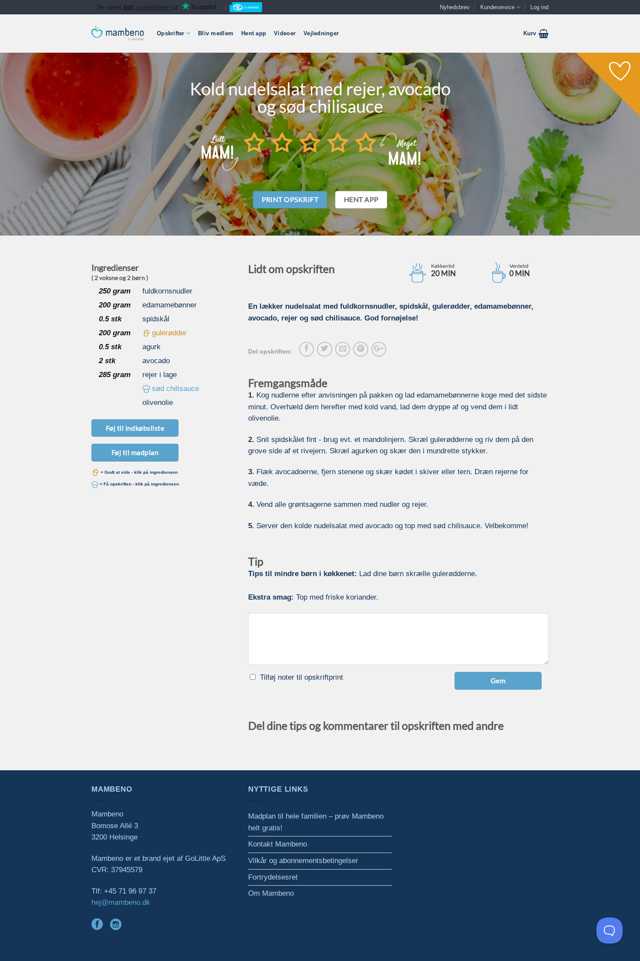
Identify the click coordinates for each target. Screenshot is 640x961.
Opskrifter (171, 33)
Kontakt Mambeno (277, 844)
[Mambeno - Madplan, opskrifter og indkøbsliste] (117, 33)
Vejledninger (321, 33)
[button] (536, 33)
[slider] (310, 142)
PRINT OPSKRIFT (290, 199)
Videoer (285, 33)
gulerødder (169, 333)
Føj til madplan (134, 452)
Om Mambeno (271, 893)
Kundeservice (497, 7)
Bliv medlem (215, 33)
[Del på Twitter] (324, 349)
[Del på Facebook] (306, 349)
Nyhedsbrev (455, 7)
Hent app (253, 33)
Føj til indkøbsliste (135, 428)
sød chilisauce (175, 388)
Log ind (539, 7)
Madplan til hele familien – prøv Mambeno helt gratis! (316, 822)
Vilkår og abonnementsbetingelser (303, 860)
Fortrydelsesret (273, 877)
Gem (498, 680)
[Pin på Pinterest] (360, 349)
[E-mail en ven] (342, 349)
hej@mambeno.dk (120, 902)
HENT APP (361, 199)
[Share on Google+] (378, 349)
